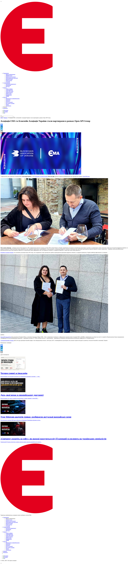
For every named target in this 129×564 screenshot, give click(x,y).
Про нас (5, 97)
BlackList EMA (9, 79)
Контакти (5, 108)
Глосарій (8, 81)
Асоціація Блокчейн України (7, 340)
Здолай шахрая (6, 82)
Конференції (9, 95)
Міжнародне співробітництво (12, 98)
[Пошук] (1, 115)
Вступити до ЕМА (10, 103)
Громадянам (6, 73)
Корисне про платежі (11, 76)
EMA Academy (9, 88)
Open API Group (9, 91)
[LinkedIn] (64, 127)
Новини (5, 117)
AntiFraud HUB (9, 90)
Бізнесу (5, 87)
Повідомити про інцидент (12, 78)
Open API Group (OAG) (6, 337)
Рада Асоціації (9, 102)
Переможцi (8, 85)
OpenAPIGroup (86, 176)
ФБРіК (7, 96)
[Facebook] (64, 125)
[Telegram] (64, 129)
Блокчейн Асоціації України (41, 176)
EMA (2, 117)
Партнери (8, 99)
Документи (8, 105)
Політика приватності (11, 84)
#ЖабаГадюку (9, 75)
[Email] (64, 131)
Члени (7, 104)
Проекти (8, 101)
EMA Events (8, 93)
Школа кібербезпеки (10, 74)
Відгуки (8, 86)
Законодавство (9, 92)
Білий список (9, 80)
